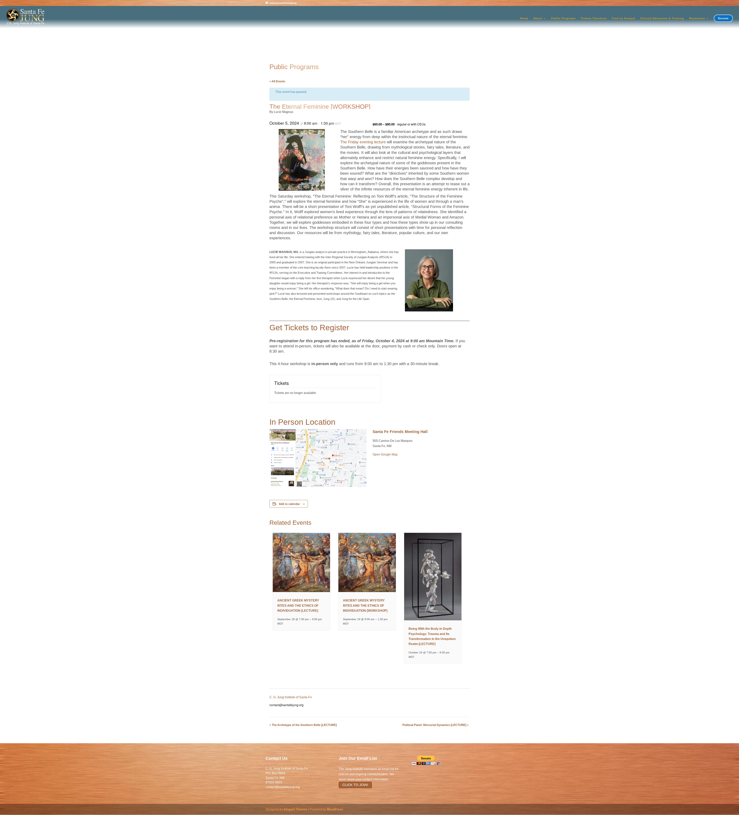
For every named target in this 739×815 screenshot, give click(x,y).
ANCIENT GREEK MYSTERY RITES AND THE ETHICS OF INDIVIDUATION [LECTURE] (298, 605)
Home (524, 18)
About (537, 18)
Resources (697, 18)
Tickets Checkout (594, 18)
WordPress (335, 809)
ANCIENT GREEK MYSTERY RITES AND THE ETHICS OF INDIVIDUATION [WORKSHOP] (365, 605)
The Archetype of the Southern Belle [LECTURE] (303, 725)
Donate (723, 18)
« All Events (277, 81)
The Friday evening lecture (363, 142)
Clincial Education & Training (662, 18)
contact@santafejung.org (283, 787)
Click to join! (355, 785)
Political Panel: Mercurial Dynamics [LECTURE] (435, 725)
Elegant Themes (295, 809)
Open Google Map (385, 454)
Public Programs (563, 18)
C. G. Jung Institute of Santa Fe (290, 697)
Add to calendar (289, 504)
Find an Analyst (623, 18)
